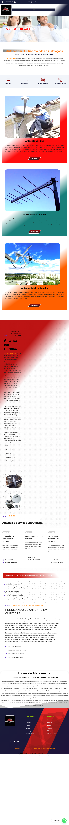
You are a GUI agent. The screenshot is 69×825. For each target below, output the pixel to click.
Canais (28, 725)
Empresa (28, 722)
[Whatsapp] (64, 820)
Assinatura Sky (30, 733)
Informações (29, 730)
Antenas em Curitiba (10, 353)
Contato (28, 728)
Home (27, 720)
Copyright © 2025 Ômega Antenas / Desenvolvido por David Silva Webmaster (34, 748)
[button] (33, 10)
